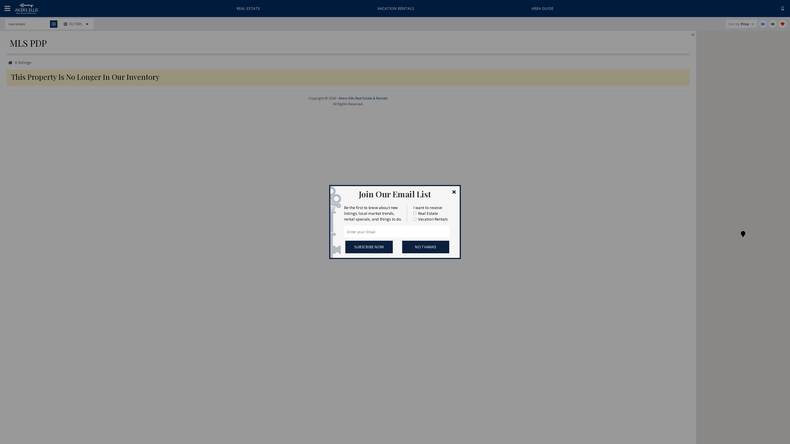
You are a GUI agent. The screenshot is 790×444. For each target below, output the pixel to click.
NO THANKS (425, 247)
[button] (394, 194)
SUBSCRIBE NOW (369, 247)
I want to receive (427, 207)
